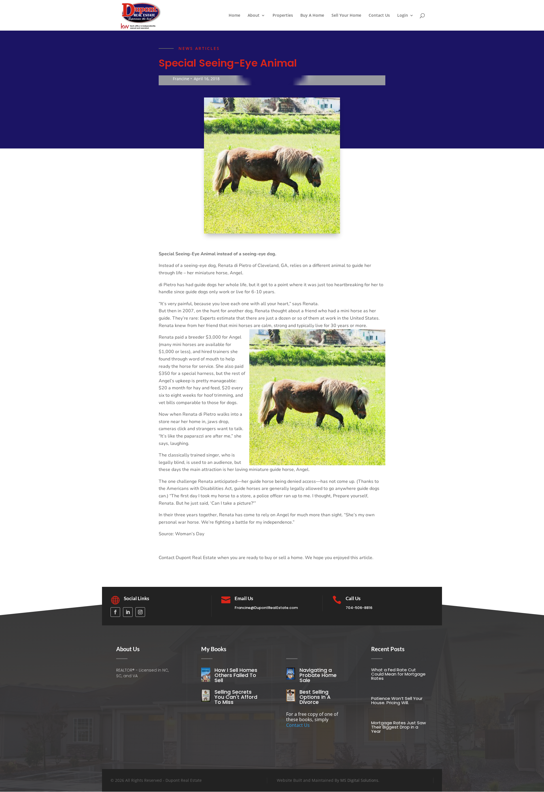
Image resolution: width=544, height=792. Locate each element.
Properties (283, 15)
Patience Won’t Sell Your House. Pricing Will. (396, 700)
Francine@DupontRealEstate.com (266, 607)
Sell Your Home (346, 15)
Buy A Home (312, 15)
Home (234, 15)
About (254, 15)
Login (402, 15)
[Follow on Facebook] (115, 612)
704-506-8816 (359, 607)
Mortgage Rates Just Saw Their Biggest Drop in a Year (398, 727)
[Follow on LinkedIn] (128, 612)
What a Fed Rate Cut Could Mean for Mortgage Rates (398, 674)
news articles (199, 48)
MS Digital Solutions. (359, 780)
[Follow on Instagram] (140, 612)
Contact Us (379, 15)
